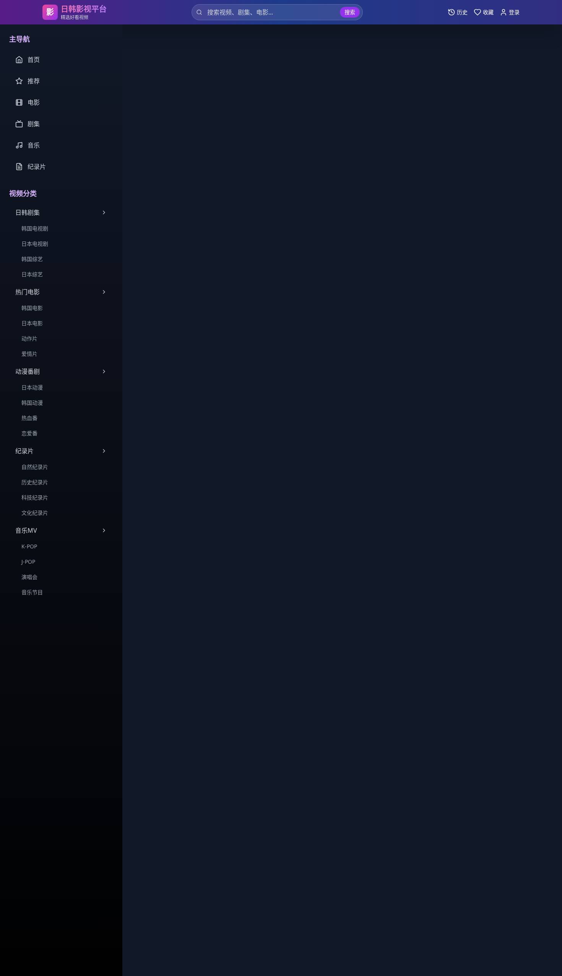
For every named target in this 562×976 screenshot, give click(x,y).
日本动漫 (32, 387)
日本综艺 (32, 274)
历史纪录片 (34, 482)
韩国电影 (32, 307)
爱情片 (29, 353)
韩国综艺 (32, 259)
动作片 (29, 338)
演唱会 (29, 576)
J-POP (28, 561)
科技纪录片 (34, 497)
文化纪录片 (34, 512)
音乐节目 (32, 592)
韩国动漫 (32, 402)
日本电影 (32, 323)
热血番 (29, 418)
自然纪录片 (34, 466)
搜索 (349, 12)
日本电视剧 (34, 243)
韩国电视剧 (34, 228)
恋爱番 (29, 433)
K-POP (29, 546)
